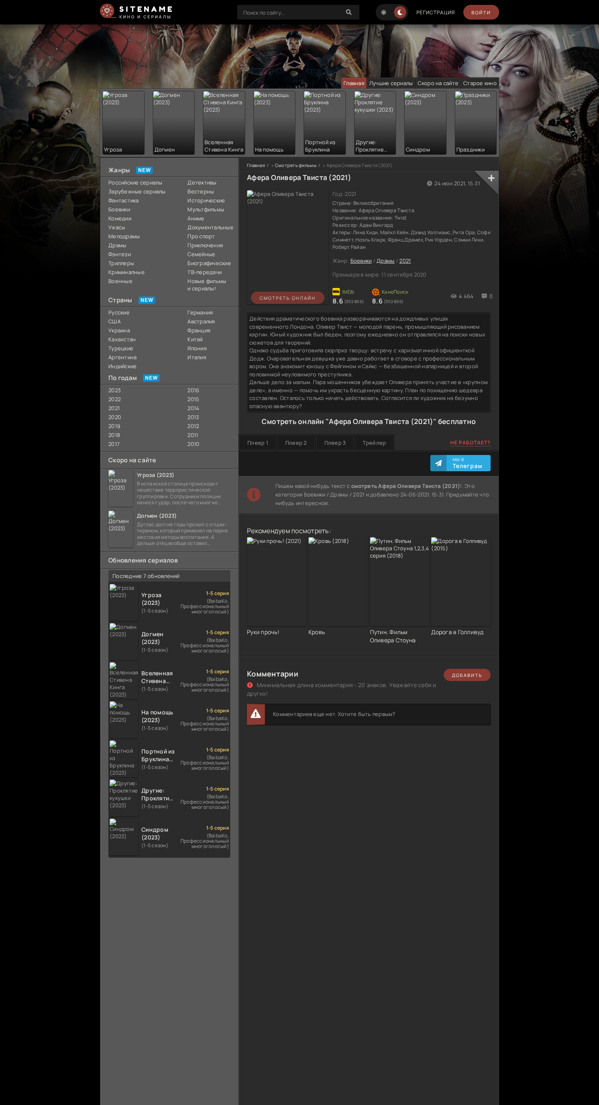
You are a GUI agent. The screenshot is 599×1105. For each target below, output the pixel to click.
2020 (114, 417)
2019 (114, 426)
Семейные (201, 254)
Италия (196, 357)
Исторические (206, 200)
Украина (119, 330)
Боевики (119, 209)
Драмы (117, 245)
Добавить (467, 675)
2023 (114, 390)
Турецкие (120, 348)
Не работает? (470, 442)
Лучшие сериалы (391, 83)
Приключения (205, 245)
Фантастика (123, 200)
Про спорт (201, 236)
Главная (354, 83)
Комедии (119, 218)
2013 (193, 417)
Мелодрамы (124, 236)
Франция (198, 330)
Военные (120, 281)
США (114, 321)
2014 (193, 408)
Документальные (208, 227)
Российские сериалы (135, 182)
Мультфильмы (205, 209)
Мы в (467, 463)
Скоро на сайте (438, 83)
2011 (192, 435)
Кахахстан (122, 339)
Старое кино (480, 83)
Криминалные (126, 272)
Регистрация (435, 12)
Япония (197, 348)
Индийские (122, 366)
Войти (481, 12)
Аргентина (122, 357)
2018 (114, 435)
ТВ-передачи (204, 272)
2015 (193, 399)
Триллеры (121, 263)
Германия (200, 312)
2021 (114, 408)
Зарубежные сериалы (137, 191)
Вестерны (200, 191)
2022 (114, 399)
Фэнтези (119, 254)
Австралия (201, 321)
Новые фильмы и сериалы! (206, 284)
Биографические (208, 263)
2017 (114, 444)
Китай (195, 339)
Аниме (195, 218)
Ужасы (116, 227)
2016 (193, 390)
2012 (193, 426)
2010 (193, 444)
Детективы (201, 182)
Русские (119, 312)
